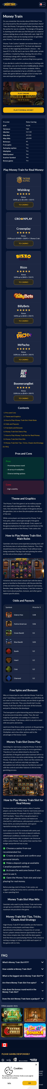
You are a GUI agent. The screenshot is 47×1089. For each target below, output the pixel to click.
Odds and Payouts (12, 424)
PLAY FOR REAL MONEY (23, 110)
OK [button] (29, 1083)
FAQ (7, 447)
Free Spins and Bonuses (14, 428)
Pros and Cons (10, 413)
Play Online (23, 93)
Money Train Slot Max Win (15, 439)
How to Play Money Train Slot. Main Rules (21, 420)
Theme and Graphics (13, 416)
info (9, 1083)
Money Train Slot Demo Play (16, 431)
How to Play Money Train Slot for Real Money (22, 435)
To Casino (23, 205)
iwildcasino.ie (33, 66)
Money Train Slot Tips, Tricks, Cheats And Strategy (24, 443)
